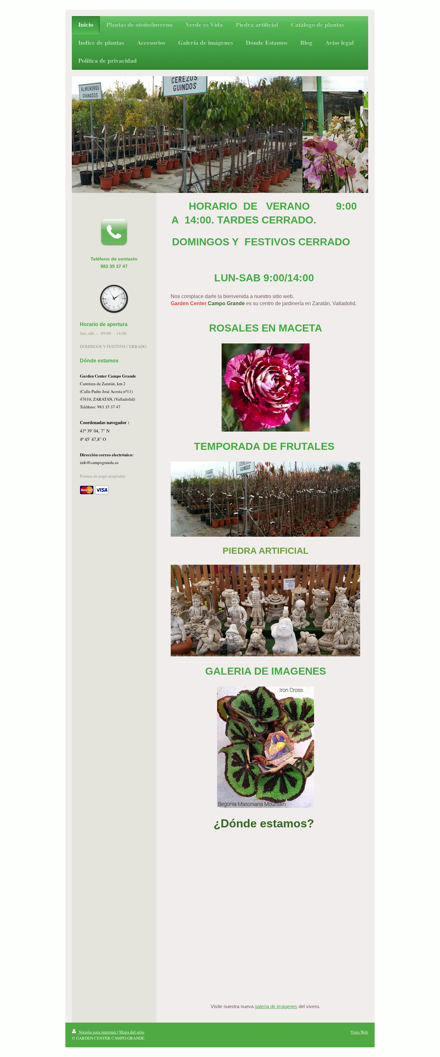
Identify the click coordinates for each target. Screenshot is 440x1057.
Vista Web (359, 1032)
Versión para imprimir (97, 1032)
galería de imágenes (276, 1006)
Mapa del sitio (131, 1032)
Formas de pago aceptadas (102, 476)
